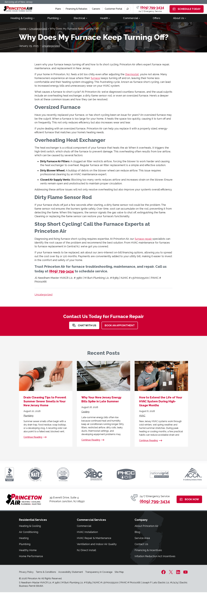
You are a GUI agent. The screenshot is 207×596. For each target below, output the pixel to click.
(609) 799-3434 (152, 7)
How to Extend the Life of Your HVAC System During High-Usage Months (160, 401)
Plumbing (28, 415)
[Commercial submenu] (139, 18)
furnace (95, 78)
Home (22, 28)
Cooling (85, 411)
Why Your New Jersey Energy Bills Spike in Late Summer (101, 399)
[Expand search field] (127, 9)
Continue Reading (33, 437)
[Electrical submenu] (86, 18)
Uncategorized (38, 28)
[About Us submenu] (185, 18)
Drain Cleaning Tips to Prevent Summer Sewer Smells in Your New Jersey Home (45, 401)
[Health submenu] (109, 18)
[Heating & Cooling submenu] (34, 18)
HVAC (142, 415)
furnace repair (144, 238)
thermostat (132, 74)
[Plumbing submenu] (60, 18)
